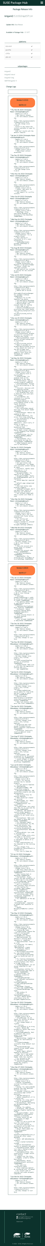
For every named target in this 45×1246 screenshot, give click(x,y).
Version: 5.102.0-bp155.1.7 (23, 570)
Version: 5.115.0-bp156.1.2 (23, 102)
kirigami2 (9, 16)
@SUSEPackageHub (24, 1218)
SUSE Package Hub (15, 2)
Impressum (19, 1221)
